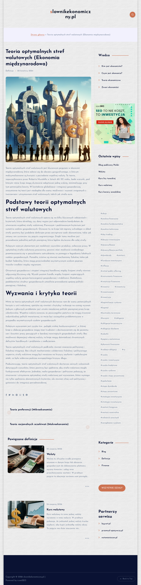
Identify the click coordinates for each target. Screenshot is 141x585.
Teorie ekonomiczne (111, 80)
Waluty (101, 172)
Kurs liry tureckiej (107, 179)
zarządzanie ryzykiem (111, 423)
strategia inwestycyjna (112, 397)
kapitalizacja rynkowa (111, 303)
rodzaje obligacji (109, 350)
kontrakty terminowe (111, 313)
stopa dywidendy (109, 386)
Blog (104, 452)
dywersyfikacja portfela (112, 250)
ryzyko (105, 355)
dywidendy (106, 255)
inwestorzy (120, 287)
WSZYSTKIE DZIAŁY (111, 488)
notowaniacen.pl (109, 538)
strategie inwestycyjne (111, 402)
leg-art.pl (106, 524)
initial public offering (111, 271)
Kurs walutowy (105, 185)
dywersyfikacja (108, 245)
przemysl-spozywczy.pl (112, 531)
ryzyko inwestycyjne (110, 360)
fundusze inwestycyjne (112, 261)
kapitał (105, 308)
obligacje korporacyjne (112, 323)
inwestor (105, 287)
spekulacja (107, 381)
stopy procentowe (109, 392)
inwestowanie (108, 292)
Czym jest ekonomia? (112, 73)
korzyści (105, 318)
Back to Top (128, 579)
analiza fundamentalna (112, 224)
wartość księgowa (109, 407)
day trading (107, 234)
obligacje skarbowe (110, 329)
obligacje (120, 318)
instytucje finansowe (111, 282)
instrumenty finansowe (112, 276)
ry (124, 350)
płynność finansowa (111, 344)
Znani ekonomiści (110, 87)
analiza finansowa (110, 219)
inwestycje (106, 297)
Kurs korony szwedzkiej (109, 192)
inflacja (105, 266)
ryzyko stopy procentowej (113, 376)
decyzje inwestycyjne (111, 240)
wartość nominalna (110, 412)
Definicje (9, 71)
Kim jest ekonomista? (112, 66)
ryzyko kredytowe (109, 365)
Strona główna (37, 35)
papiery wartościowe (111, 339)
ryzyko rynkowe (109, 371)
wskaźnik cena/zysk (110, 418)
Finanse (105, 466)
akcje (104, 214)
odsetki (105, 334)
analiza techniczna (110, 229)
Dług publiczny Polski (108, 165)
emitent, (121, 255)
